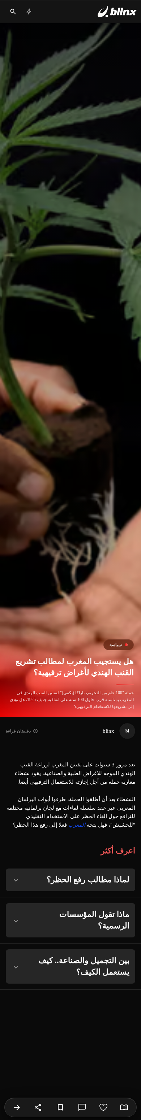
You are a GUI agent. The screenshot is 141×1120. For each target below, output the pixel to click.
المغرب (76, 825)
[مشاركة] (38, 1107)
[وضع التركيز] (124, 1107)
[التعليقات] (82, 1107)
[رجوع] (17, 1107)
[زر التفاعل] (103, 1107)
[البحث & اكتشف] (13, 11)
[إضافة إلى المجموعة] (60, 1107)
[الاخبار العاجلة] (29, 11)
